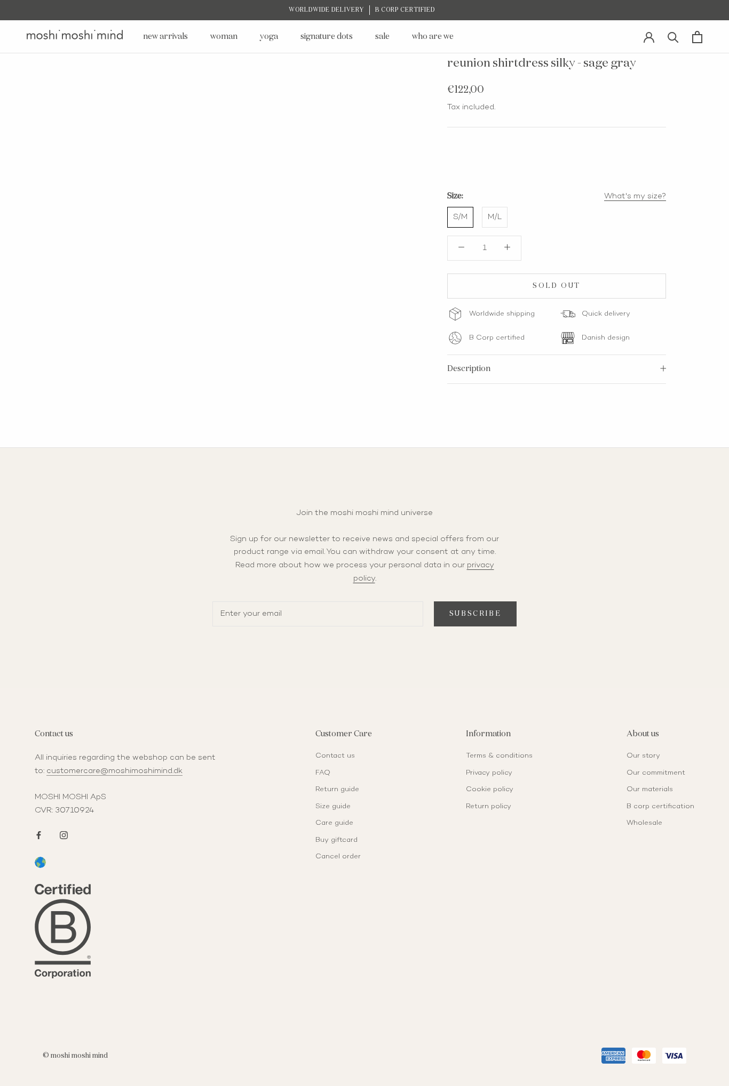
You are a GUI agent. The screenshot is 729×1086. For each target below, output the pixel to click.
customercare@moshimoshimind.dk (114, 771)
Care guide (334, 823)
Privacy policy (489, 773)
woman (223, 37)
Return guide (337, 789)
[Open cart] (697, 37)
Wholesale (644, 823)
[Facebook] (39, 834)
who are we (433, 37)
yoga (269, 37)
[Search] (673, 36)
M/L (495, 217)
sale (382, 37)
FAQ (322, 773)
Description (468, 368)
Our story (643, 756)
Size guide (333, 806)
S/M (460, 217)
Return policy (488, 806)
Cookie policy (489, 789)
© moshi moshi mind (75, 1055)
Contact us (335, 756)
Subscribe (475, 613)
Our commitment (656, 773)
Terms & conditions (499, 756)
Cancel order (338, 856)
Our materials (650, 789)
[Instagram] (64, 834)
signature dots (326, 37)
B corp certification (660, 806)
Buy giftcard (336, 840)
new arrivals (165, 37)
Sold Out (557, 285)
